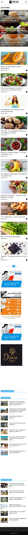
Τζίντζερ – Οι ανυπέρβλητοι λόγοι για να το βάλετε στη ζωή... (13, 132)
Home (2, 5)
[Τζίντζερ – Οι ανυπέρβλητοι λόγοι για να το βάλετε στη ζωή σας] (14, 122)
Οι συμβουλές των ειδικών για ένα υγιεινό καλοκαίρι (12, 110)
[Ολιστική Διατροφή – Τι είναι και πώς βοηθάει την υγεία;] (14, 187)
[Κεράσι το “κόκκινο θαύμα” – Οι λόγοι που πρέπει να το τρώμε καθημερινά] (14, 144)
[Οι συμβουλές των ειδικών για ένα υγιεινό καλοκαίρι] (14, 101)
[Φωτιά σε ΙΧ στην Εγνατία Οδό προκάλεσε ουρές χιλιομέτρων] (4, 492)
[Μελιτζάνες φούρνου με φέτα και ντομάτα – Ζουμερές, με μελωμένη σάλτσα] (14, 31)
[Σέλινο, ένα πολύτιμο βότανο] (14, 228)
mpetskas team (4, 70)
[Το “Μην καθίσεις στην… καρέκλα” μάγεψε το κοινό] (4, 513)
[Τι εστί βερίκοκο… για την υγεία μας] (14, 208)
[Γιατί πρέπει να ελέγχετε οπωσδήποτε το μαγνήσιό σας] (14, 165)
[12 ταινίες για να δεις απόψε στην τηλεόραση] (4, 424)
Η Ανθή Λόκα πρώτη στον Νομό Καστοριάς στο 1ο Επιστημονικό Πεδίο (17, 485)
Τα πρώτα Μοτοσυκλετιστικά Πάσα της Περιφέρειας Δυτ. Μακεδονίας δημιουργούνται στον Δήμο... (17, 410)
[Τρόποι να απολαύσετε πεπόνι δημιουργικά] (14, 58)
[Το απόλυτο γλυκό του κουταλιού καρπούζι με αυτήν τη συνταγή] (14, 43)
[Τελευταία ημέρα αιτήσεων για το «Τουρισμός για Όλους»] (4, 452)
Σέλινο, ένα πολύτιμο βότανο (10, 236)
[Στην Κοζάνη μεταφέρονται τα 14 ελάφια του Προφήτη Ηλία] (4, 499)
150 (10, 266)
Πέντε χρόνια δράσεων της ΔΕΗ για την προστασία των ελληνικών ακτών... (17, 438)
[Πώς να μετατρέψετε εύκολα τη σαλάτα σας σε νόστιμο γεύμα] (14, 79)
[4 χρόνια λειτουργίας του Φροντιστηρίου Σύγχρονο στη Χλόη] (4, 506)
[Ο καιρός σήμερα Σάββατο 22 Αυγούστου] (4, 417)
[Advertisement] (14, 378)
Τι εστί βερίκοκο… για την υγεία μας (13, 217)
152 (17, 266)
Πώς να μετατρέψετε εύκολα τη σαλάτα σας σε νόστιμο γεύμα (12, 89)
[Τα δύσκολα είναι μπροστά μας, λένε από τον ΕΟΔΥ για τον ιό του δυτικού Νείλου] (4, 445)
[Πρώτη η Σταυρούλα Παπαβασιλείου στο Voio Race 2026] (4, 520)
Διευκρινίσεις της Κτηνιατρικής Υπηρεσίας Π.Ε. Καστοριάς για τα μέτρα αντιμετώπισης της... (17, 403)
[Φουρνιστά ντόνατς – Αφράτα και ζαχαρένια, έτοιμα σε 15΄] (14, 18)
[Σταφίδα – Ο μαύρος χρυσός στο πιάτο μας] (14, 247)
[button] (26, 2)
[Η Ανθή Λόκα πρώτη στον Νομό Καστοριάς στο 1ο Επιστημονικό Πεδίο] (4, 485)
